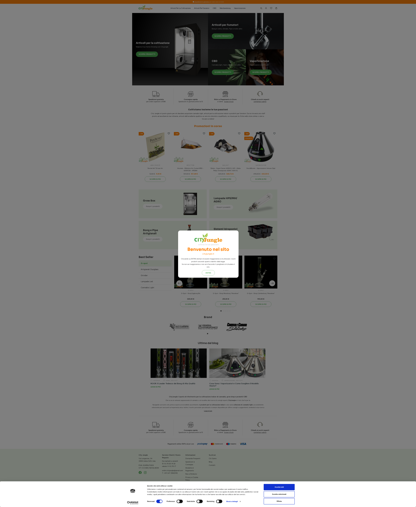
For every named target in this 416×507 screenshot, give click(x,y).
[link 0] (132, 502)
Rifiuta (279, 501)
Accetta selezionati (279, 494)
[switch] (180, 501)
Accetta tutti (279, 487)
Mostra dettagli (232, 501)
